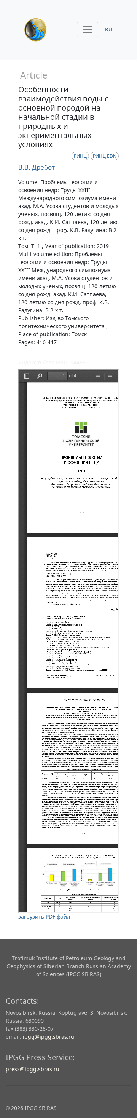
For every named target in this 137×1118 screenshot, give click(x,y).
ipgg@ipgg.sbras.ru (48, 1036)
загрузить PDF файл (44, 916)
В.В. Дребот (36, 167)
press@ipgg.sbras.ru (32, 1069)
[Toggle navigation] (87, 29)
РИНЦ (80, 156)
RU (109, 29)
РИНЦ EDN (104, 156)
